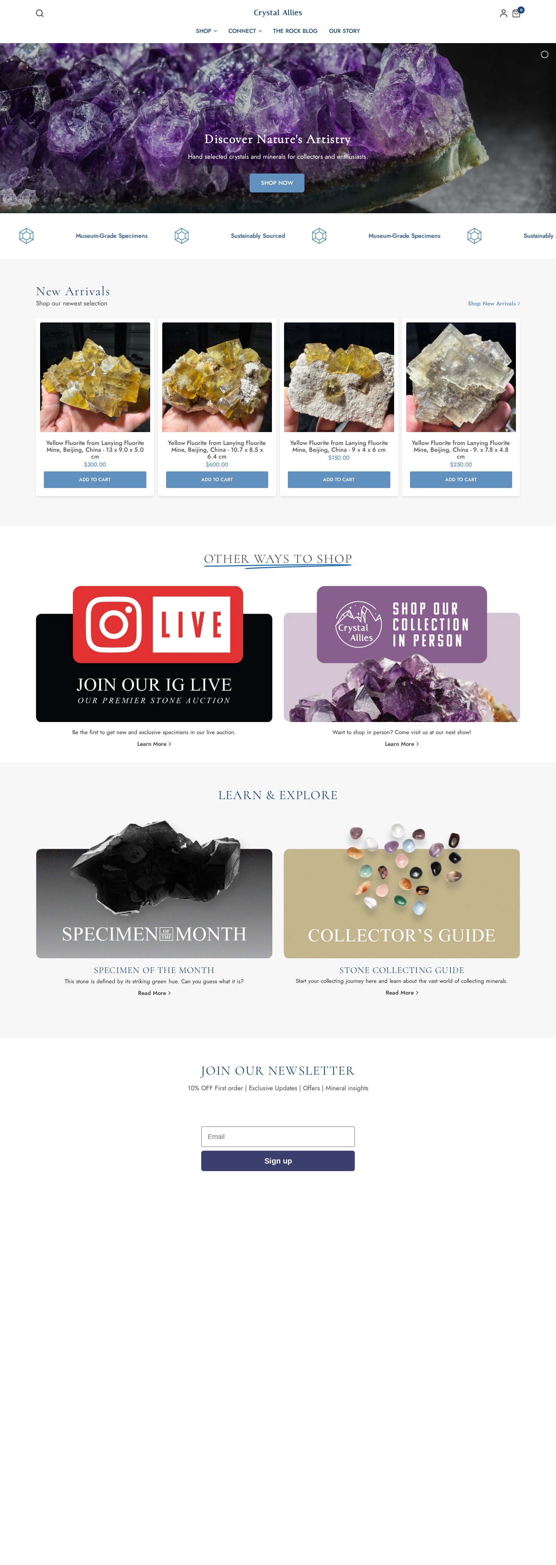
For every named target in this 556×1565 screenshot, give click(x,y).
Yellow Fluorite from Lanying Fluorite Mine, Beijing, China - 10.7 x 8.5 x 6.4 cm (217, 450)
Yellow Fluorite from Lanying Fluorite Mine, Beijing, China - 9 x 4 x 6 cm (339, 446)
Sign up (278, 1161)
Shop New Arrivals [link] (492, 304)
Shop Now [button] (277, 183)
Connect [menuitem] (242, 31)
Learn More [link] (151, 744)
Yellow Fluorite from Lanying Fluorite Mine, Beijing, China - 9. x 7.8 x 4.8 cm (461, 450)
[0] (514, 13)
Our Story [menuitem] (344, 31)
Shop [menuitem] (203, 31)
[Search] (41, 13)
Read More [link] (152, 993)
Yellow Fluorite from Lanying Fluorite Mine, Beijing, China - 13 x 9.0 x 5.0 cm (95, 450)
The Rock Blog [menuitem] (295, 31)
